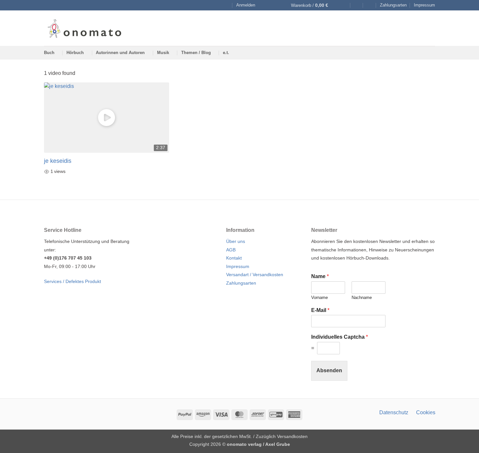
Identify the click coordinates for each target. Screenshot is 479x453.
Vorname (319, 297)
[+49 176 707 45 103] (369, 5)
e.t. (226, 52)
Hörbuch (75, 52)
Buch (49, 52)
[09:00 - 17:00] (356, 5)
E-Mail (320, 310)
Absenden (329, 370)
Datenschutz (393, 412)
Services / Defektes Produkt (72, 281)
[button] (245, 5)
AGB (231, 249)
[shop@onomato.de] (344, 5)
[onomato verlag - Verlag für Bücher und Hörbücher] (84, 28)
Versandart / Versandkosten (254, 274)
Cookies (425, 412)
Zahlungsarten (393, 5)
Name (320, 276)
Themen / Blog (196, 52)
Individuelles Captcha (339, 337)
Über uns (235, 241)
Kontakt (234, 258)
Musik (163, 52)
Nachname (362, 297)
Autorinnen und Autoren (120, 52)
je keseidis (57, 161)
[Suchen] (226, 5)
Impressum (424, 5)
